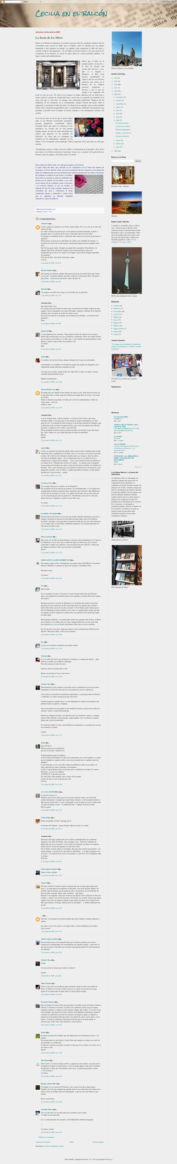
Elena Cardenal (46, 536)
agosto (118, 107)
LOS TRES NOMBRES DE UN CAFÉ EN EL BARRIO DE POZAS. (126, 429)
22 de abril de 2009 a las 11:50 (51, 407)
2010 (116, 91)
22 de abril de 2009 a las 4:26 (51, 281)
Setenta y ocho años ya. (124, 133)
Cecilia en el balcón (71, 13)
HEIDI (116, 462)
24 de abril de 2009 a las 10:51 (51, 1025)
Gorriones (117, 438)
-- (41, 915)
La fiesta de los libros (123, 126)
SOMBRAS (118, 419)
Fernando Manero (47, 1002)
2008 (116, 151)
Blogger (109, 1159)
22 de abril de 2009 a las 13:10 (51, 506)
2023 (116, 78)
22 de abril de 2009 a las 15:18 (51, 648)
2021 (116, 81)
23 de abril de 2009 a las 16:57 (51, 908)
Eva (42, 585)
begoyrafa (44, 331)
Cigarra (44, 883)
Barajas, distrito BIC (48, 1083)
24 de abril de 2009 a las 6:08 (51, 976)
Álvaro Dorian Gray (48, 389)
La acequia (118, 436)
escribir (116, 314)
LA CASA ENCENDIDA (50, 792)
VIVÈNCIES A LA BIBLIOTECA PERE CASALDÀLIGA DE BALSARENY (126, 458)
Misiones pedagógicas (123, 129)
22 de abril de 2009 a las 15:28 (51, 676)
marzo (118, 140)
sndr (90, 1159)
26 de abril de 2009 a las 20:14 (51, 1132)
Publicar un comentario (46, 1137)
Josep (43, 742)
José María (45, 1060)
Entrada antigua (98, 1142)
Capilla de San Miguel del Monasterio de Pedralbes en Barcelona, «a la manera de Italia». (126, 448)
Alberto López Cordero (49, 939)
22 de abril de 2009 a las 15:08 (51, 634)
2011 (116, 88)
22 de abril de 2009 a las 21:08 (51, 784)
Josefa (43, 1032)
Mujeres (116, 326)
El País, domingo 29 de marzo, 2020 (124, 240)
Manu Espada (46, 983)
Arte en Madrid (119, 444)
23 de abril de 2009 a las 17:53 (51, 931)
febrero (118, 143)
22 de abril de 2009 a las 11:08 (51, 382)
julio (118, 110)
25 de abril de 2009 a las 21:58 (51, 1053)
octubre (119, 100)
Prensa (116, 331)
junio (118, 113)
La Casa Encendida (121, 416)
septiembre (120, 104)
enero (118, 147)
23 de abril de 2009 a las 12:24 (51, 875)
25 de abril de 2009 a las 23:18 (51, 1076)
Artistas (116, 305)
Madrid (116, 323)
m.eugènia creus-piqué (49, 513)
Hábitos (45, 212)
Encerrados (117, 311)
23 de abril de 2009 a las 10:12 (51, 828)
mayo (118, 117)
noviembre (120, 97)
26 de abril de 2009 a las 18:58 (51, 1102)
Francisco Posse (46, 483)
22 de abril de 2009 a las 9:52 (51, 349)
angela (43, 448)
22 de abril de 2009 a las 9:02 (51, 323)
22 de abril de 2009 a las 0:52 (51, 263)
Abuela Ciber (46, 684)
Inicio (72, 1142)
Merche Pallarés (47, 270)
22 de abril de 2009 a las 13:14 (51, 529)
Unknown (44, 223)
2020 (116, 84)
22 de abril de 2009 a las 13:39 (51, 552)
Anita (43, 356)
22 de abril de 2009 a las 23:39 (51, 810)
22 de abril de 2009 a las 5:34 (51, 295)
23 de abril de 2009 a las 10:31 (51, 861)
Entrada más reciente (43, 1142)
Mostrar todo (138, 467)
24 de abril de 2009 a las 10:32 (51, 994)
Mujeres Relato (119, 328)
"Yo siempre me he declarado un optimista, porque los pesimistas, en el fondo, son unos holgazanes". (126, 346)
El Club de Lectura (122, 123)
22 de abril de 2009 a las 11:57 (51, 440)
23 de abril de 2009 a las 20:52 (51, 952)
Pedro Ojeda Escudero (49, 869)
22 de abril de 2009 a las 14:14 (51, 578)
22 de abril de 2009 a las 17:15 (51, 735)
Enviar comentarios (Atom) (54, 1146)
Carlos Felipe (45, 817)
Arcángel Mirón (46, 1109)
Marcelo (44, 289)
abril (118, 120)
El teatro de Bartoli (122, 136)
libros (50, 212)
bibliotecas (117, 308)
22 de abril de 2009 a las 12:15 (51, 475)
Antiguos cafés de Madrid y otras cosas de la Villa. (126, 425)
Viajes (116, 334)
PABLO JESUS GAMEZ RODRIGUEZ (55, 560)
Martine (44, 656)
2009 (116, 94)
